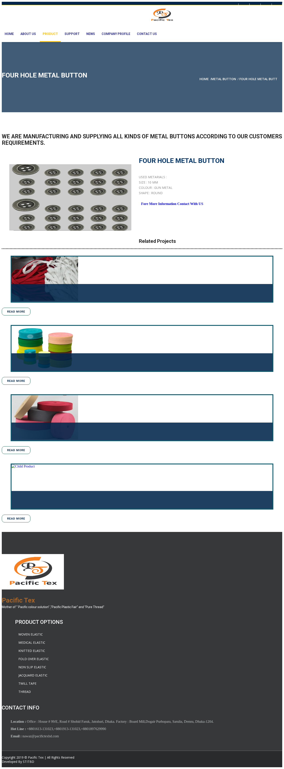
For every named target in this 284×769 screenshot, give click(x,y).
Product (50, 34)
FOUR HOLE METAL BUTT (258, 79)
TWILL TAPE (27, 683)
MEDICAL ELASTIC (31, 642)
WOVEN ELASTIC (30, 634)
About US (28, 34)
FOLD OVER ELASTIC (33, 659)
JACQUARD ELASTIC (32, 675)
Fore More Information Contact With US (172, 204)
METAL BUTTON (223, 79)
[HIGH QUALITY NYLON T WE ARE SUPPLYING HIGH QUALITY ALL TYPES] (45, 486)
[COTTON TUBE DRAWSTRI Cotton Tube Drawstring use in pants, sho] (45, 279)
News (90, 34)
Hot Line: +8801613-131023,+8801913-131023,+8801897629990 (47, 6)
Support (72, 34)
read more (16, 311)
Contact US (147, 34)
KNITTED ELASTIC (31, 651)
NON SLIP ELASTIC (32, 667)
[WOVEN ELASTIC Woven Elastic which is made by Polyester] (45, 417)
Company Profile (116, 34)
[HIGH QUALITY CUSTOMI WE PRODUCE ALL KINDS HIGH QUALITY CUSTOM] (45, 348)
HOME (204, 79)
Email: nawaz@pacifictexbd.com (120, 6)
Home (9, 34)
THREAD (24, 692)
